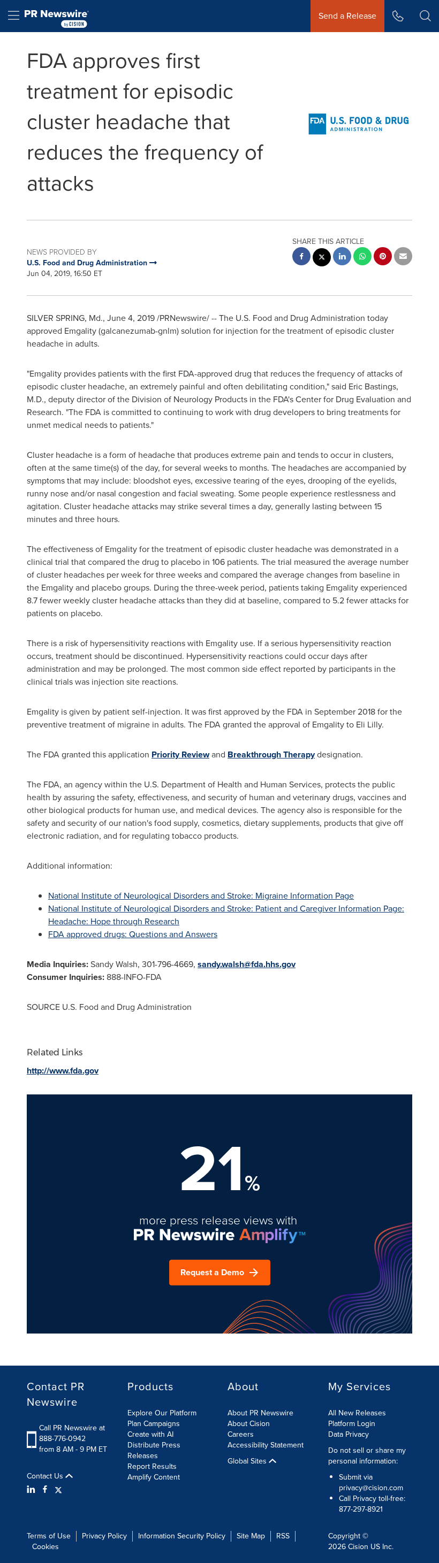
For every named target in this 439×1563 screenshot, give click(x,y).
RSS (283, 1536)
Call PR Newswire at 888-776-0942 (72, 1433)
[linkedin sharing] (342, 257)
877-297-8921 (361, 1509)
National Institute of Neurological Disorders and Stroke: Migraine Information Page (201, 896)
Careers (241, 1434)
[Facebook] (45, 1489)
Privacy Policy (104, 1536)
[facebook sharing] (301, 257)
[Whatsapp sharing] (362, 257)
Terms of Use (49, 1536)
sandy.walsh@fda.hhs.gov (247, 964)
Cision (358, 1546)
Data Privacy (348, 1434)
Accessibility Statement (266, 1445)
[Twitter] (58, 1489)
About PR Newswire (260, 1413)
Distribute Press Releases (153, 1450)
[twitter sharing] (322, 258)
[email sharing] (403, 257)
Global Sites (248, 1461)
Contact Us (46, 1476)
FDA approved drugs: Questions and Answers (132, 934)
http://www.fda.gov (63, 1070)
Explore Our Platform (161, 1413)
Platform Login (351, 1423)
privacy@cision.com (371, 1487)
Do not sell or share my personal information (367, 1456)
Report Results (152, 1466)
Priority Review (180, 754)
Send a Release (347, 16)
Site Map (251, 1536)
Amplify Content (153, 1477)
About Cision (249, 1423)
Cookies (45, 1546)
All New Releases (357, 1413)
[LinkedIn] (32, 1489)
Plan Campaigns (153, 1423)
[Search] (425, 16)
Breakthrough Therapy (271, 754)
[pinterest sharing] (383, 257)
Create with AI (150, 1434)
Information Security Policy (181, 1536)
